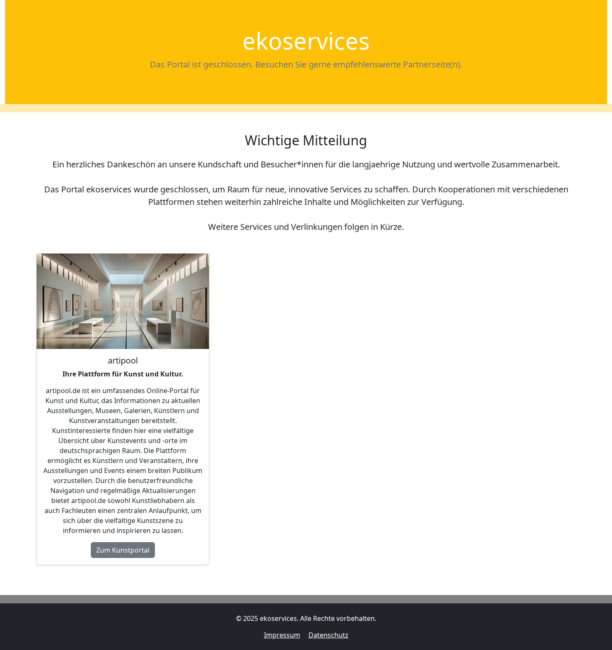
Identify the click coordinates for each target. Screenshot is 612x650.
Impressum (282, 635)
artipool (123, 360)
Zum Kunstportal (122, 550)
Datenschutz (328, 635)
